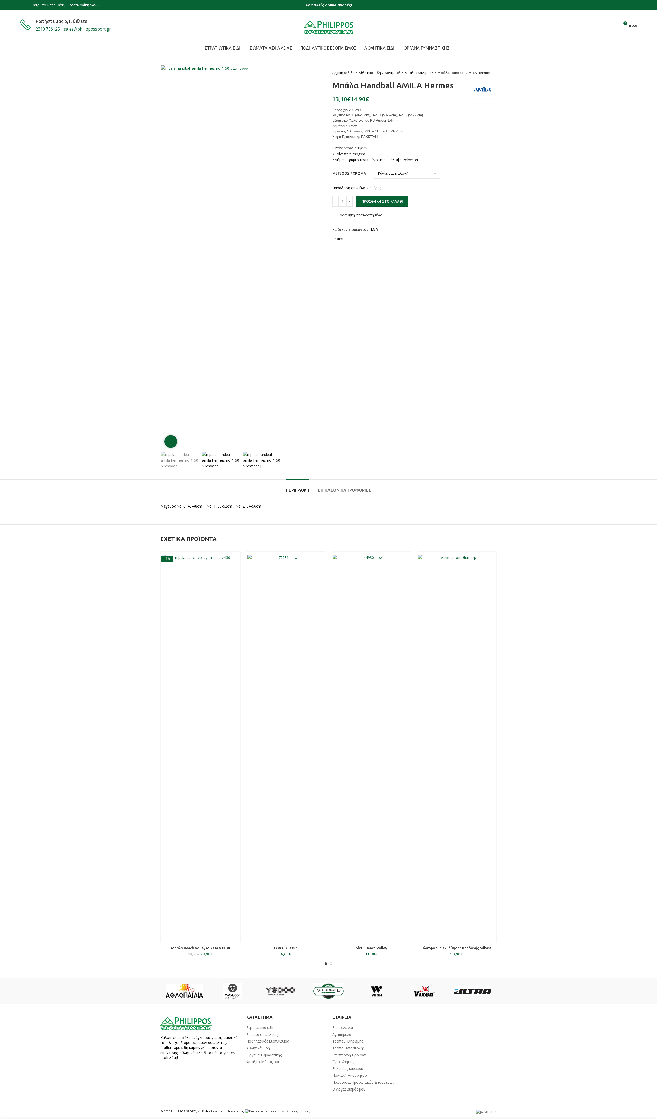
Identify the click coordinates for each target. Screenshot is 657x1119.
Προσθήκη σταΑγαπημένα (359, 215)
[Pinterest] (361, 239)
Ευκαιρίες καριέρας (347, 1068)
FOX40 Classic (285, 948)
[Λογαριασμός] (635, 5)
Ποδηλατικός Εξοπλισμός (267, 1041)
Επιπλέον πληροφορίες (344, 490)
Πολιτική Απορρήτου (349, 1075)
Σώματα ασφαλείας (262, 1034)
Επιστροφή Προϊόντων (351, 1055)
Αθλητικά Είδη (370, 72)
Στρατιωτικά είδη (260, 1027)
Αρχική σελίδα (343, 72)
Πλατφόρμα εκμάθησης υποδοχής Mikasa (456, 948)
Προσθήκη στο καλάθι (382, 201)
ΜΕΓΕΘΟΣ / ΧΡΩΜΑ (349, 173)
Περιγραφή (297, 490)
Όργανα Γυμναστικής (264, 1055)
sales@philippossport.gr (87, 29)
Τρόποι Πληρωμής (347, 1041)
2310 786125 (48, 29)
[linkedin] (367, 239)
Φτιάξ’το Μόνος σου (263, 1061)
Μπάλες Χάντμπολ (419, 72)
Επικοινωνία (342, 1027)
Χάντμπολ (393, 72)
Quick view (236, 560)
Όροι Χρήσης (343, 1061)
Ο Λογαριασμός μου (349, 1089)
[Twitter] (355, 239)
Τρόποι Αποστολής (348, 1048)
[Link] (328, 25)
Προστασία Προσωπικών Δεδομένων (363, 1082)
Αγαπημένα (341, 1034)
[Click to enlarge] (170, 441)
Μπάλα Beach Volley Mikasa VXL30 (200, 948)
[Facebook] (23, 5)
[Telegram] (372, 239)
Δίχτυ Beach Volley (371, 948)
